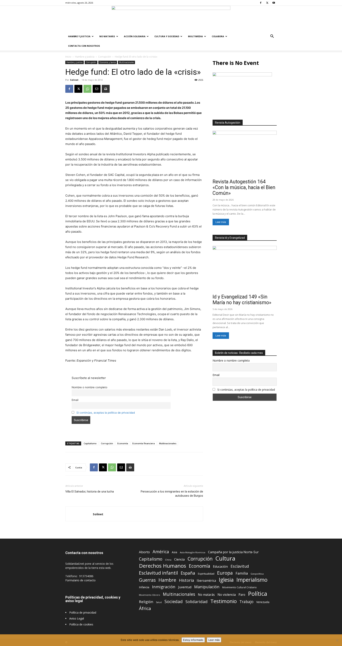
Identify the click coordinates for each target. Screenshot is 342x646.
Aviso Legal (76, 618)
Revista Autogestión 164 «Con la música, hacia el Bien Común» (244, 187)
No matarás (206, 595)
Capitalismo (90, 443)
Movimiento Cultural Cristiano (239, 587)
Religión (146, 602)
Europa (225, 573)
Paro (241, 595)
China (168, 559)
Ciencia (179, 559)
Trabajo (246, 602)
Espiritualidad (206, 573)
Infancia (144, 587)
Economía (122, 443)
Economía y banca (108, 62)
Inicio (68, 56)
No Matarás (107, 36)
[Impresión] (106, 89)
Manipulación (206, 587)
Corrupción (104, 56)
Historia (186, 580)
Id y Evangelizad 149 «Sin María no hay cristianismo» (242, 299)
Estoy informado (193, 639)
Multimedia (195, 36)
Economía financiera (143, 443)
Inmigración (163, 587)
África (145, 608)
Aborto (144, 552)
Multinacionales (126, 62)
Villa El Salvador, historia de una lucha (89, 491)
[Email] (97, 89)
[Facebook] (261, 3)
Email (75, 400)
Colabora (218, 36)
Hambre (167, 580)
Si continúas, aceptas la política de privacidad (105, 412)
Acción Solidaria (134, 36)
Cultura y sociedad (166, 36)
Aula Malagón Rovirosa (192, 552)
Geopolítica (257, 573)
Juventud (184, 587)
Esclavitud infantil (158, 573)
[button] (272, 37)
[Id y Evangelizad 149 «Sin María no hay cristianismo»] (245, 269)
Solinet (74, 79)
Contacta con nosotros (84, 45)
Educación (220, 567)
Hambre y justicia (79, 36)
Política (257, 593)
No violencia (227, 595)
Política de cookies (81, 624)
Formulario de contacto (80, 580)
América (161, 551)
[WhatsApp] (87, 89)
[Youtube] (274, 3)
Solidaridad (196, 602)
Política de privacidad (82, 612)
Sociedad (173, 601)
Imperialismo (251, 580)
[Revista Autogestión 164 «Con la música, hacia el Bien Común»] (245, 154)
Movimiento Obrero (149, 595)
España (188, 573)
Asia (174, 552)
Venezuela (262, 602)
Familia (242, 573)
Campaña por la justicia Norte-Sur (233, 552)
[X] (267, 3)
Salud (159, 602)
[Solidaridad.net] (171, 19)
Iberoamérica (206, 581)
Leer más (221, 222)
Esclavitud (240, 566)
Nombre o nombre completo (89, 387)
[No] (337, 640)
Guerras (147, 580)
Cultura (225, 558)
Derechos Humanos (162, 566)
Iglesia (226, 580)
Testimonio (223, 601)
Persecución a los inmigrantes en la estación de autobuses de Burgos (172, 493)
